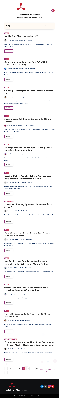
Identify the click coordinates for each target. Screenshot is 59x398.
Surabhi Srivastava (12, 68)
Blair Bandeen (10, 40)
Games (7, 33)
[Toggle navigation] (5, 11)
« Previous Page (43, 369)
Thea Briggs (10, 267)
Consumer (7, 201)
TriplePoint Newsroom (29, 15)
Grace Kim (9, 154)
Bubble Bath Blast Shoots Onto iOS (21, 36)
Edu (6, 339)
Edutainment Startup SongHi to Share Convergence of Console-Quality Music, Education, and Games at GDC (29, 345)
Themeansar (41, 395)
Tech (13, 201)
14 (37, 368)
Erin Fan (9, 97)
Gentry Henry (10, 125)
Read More (8, 51)
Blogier (34, 395)
